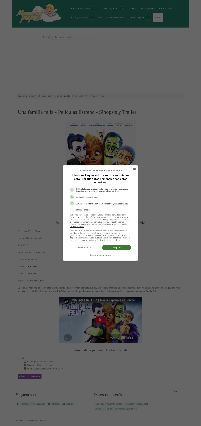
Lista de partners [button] (77, 226)
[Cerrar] (134, 169)
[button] (100, 210)
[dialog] (100, 213)
